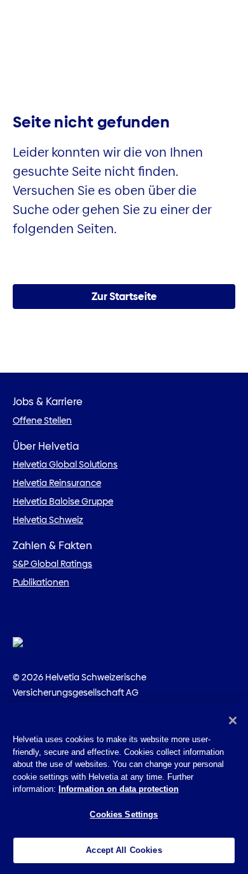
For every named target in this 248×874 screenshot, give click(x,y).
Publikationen (41, 582)
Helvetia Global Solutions (65, 464)
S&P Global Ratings (52, 563)
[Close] (233, 720)
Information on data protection (119, 789)
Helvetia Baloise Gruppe (63, 501)
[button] (124, 297)
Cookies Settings (124, 814)
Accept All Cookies (124, 850)
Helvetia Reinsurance (57, 482)
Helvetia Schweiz (48, 519)
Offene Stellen (42, 420)
